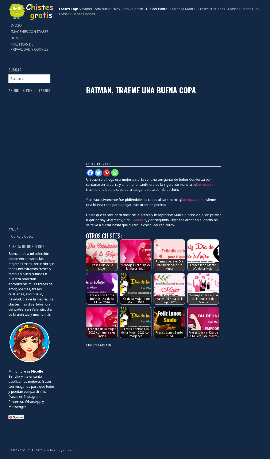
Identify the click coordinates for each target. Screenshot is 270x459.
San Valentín (133, 9)
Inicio (16, 25)
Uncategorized (98, 345)
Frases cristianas (211, 9)
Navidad (85, 9)
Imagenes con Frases (30, 31)
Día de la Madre (182, 9)
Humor (17, 38)
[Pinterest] (106, 172)
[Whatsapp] (115, 172)
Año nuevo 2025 (107, 9)
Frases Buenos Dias (243, 9)
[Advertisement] (160, 51)
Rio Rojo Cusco (22, 236)
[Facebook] (90, 172)
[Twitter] (98, 172)
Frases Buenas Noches (77, 14)
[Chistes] (31, 19)
